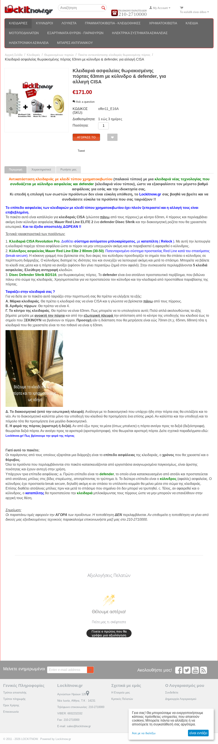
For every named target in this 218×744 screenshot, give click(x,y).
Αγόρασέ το (86, 137)
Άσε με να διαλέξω (143, 733)
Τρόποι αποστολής (14, 692)
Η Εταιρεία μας (120, 692)
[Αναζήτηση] (104, 8)
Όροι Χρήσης (11, 705)
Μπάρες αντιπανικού (75, 43)
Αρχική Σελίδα (14, 54)
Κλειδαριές (18, 23)
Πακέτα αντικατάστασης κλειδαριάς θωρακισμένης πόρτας (114, 54)
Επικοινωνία (11, 711)
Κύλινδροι (44, 23)
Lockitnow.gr (63, 739)
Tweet (81, 150)
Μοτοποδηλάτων (24, 33)
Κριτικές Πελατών (122, 699)
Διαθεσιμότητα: (84, 119)
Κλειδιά (192, 23)
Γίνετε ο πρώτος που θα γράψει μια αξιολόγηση (109, 633)
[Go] (90, 670)
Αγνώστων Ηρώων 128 (71, 694)
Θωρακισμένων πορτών (59, 54)
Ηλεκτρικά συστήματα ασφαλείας (140, 33)
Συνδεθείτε (171, 692)
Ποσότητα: (80, 125)
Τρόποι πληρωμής (14, 699)
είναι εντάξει (198, 733)
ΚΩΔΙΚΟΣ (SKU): (80, 110)
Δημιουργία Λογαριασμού (180, 699)
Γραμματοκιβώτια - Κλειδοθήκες (113, 23)
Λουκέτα (69, 23)
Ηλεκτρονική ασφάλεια (29, 43)
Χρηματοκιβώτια (163, 23)
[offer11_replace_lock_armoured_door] (37, 100)
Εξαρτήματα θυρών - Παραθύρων (75, 33)
